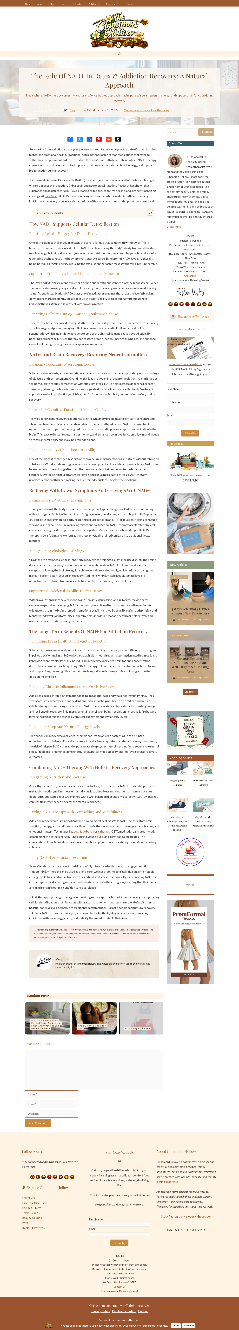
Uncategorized (179, 577)
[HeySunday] (190, 553)
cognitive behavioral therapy (92, 831)
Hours (63, 4)
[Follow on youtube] (187, 304)
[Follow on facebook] (193, 304)
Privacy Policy (100, 1311)
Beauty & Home (32, 1217)
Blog (52, 4)
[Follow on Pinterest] (181, 304)
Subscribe (77, 4)
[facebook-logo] (70, 139)
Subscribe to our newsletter (185, 364)
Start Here (29, 1198)
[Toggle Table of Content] (148, 213)
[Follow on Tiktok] (176, 304)
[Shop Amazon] (210, 304)
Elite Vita (50, 196)
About (40, 4)
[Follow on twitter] (198, 304)
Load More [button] (190, 691)
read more (175, 226)
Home (28, 4)
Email (170, 415)
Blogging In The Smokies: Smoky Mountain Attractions (203, 821)
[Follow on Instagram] (170, 304)
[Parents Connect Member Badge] (190, 865)
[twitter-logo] (80, 139)
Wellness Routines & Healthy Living (146, 110)
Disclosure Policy (124, 1311)
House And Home (180, 635)
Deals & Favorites (33, 1228)
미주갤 (190, 884)
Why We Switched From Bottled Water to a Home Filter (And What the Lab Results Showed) (46, 1024)
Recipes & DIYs (31, 1208)
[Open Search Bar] (119, 54)
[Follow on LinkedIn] (204, 304)
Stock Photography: (186, 1216)
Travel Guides (31, 1213)
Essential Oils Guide (34, 1203)
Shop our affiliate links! (190, 329)
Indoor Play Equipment (137, 1028)
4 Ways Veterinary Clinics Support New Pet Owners (190, 611)
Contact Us (190, 275)
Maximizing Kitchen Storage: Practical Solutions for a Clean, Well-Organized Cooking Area (190, 662)
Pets (25, 1223)
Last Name (173, 402)
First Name (173, 389)
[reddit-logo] (109, 139)
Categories (111, 4)
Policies (92, 4)
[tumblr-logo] (118, 139)
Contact (130, 4)
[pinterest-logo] (99, 139)
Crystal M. (185, 619)
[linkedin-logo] (89, 139)
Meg (73, 110)
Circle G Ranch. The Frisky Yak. (92, 1027)
